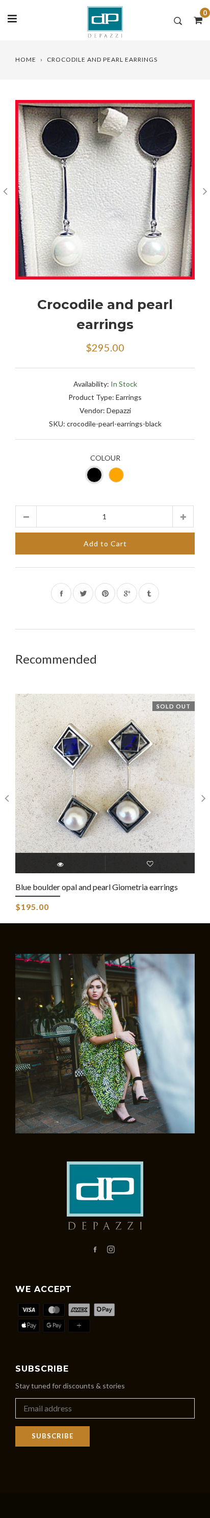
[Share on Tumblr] (149, 593)
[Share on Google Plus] (127, 593)
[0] (194, 20)
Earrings (129, 397)
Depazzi (119, 410)
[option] (105, 190)
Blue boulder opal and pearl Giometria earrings (96, 887)
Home (25, 59)
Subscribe (52, 1436)
